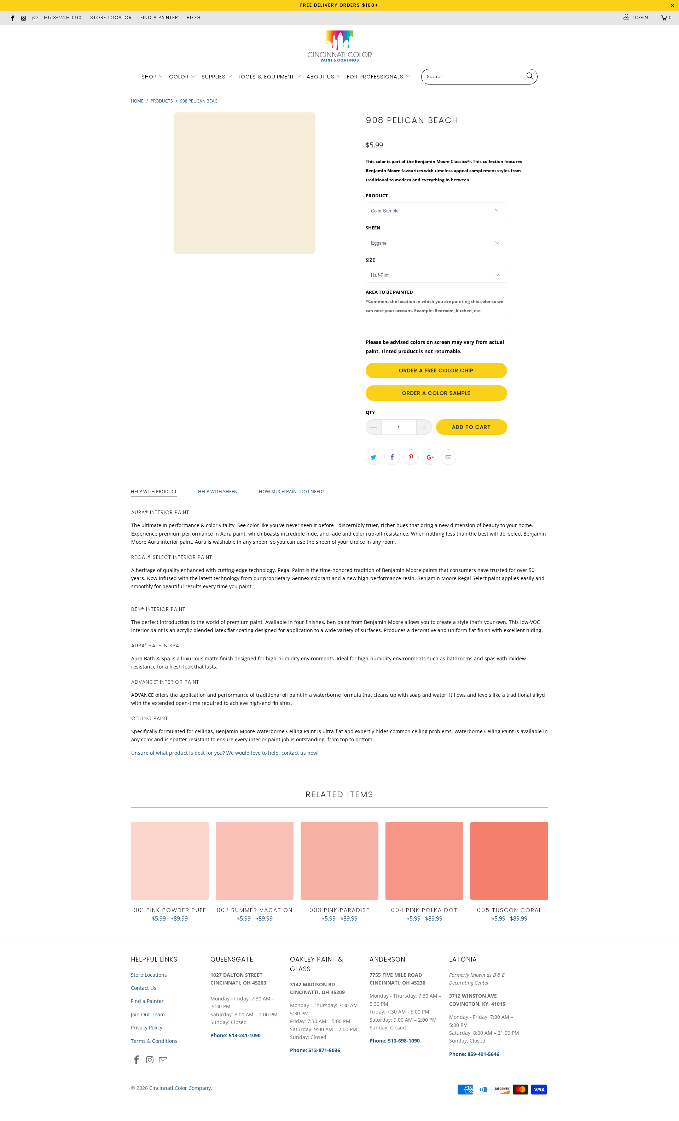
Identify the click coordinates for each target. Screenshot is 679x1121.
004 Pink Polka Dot (424, 861)
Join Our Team (148, 1014)
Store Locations (149, 974)
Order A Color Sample (436, 393)
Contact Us (143, 988)
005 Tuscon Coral (509, 861)
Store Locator (111, 17)
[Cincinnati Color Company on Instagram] (23, 17)
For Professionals (376, 76)
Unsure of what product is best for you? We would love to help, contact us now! (225, 752)
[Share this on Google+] (429, 457)
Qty (370, 412)
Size (370, 260)
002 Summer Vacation (255, 861)
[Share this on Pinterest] (411, 457)
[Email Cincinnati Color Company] (35, 17)
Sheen (373, 227)
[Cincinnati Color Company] (339, 46)
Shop (149, 76)
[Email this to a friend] (448, 457)
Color (179, 76)
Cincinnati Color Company (180, 1088)
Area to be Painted (434, 301)
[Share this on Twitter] (373, 457)
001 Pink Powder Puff (170, 861)
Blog (194, 17)
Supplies (214, 76)
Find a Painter (147, 1001)
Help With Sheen (218, 491)
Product (377, 195)
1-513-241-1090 (62, 17)
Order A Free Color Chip (436, 370)
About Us (321, 76)
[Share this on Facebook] (392, 457)
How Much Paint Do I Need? (291, 491)
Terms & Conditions (154, 1041)
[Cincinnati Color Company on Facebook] (12, 17)
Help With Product (154, 491)
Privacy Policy (146, 1027)
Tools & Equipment (266, 76)
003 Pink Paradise (339, 861)
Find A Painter (159, 17)
